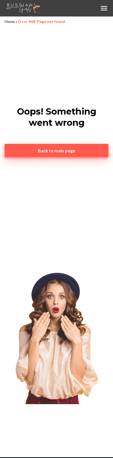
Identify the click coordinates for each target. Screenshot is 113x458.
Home (10, 21)
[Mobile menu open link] (104, 8)
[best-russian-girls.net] (52, 8)
